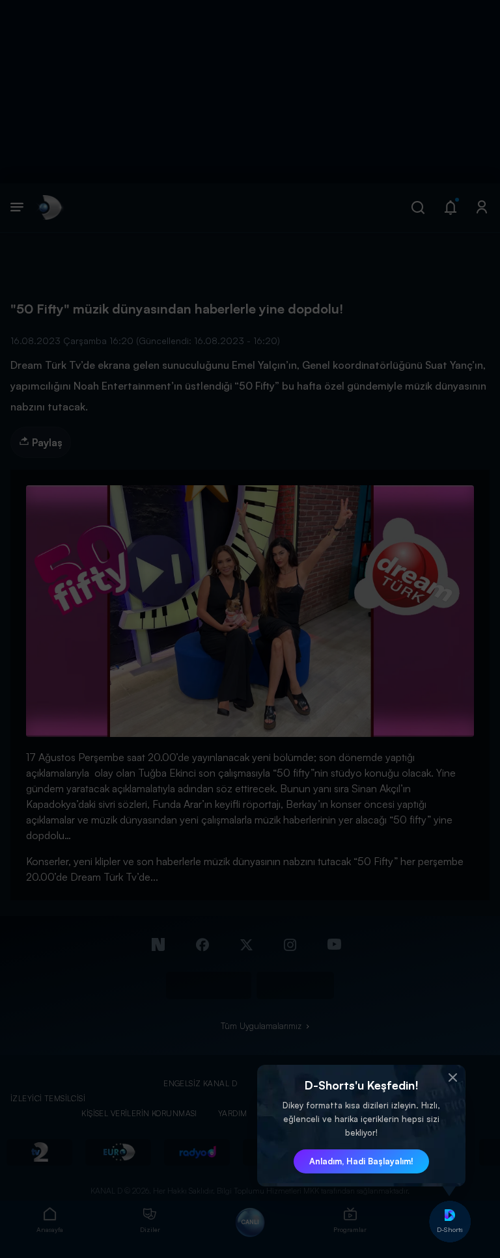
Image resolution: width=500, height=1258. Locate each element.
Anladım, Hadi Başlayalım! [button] (361, 1161)
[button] (452, 1078)
